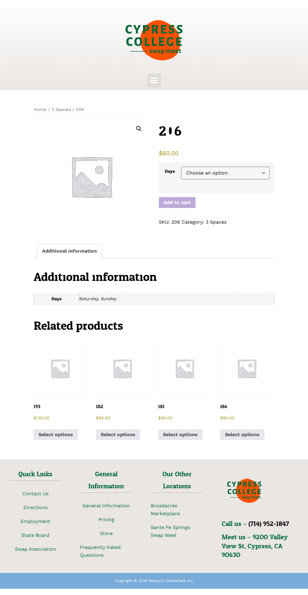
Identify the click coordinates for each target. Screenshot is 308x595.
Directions (35, 507)
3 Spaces (61, 109)
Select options (55, 434)
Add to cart (177, 202)
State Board (35, 535)
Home (40, 109)
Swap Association (35, 549)
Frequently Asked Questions (100, 551)
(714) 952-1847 (268, 524)
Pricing (106, 519)
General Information (106, 505)
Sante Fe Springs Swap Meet (170, 531)
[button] (154, 80)
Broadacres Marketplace (165, 509)
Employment (35, 521)
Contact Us (35, 493)
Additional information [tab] (69, 251)
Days (170, 171)
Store (106, 533)
